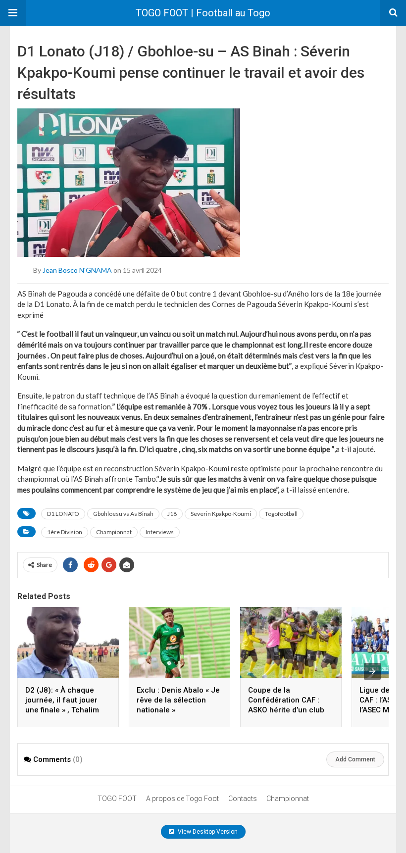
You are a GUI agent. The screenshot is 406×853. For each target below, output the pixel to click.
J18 (172, 513)
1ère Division (64, 532)
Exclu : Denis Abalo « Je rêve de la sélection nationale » (178, 700)
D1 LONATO (63, 513)
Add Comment (355, 759)
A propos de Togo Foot (182, 799)
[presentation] (372, 671)
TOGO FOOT (117, 799)
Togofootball (281, 513)
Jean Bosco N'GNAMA (77, 269)
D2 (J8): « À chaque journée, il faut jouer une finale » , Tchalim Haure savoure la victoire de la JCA (62, 710)
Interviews (160, 532)
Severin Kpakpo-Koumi (221, 513)
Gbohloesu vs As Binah (123, 513)
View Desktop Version (207, 831)
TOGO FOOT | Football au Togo (203, 13)
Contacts (242, 799)
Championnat (114, 532)
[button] (13, 13)
